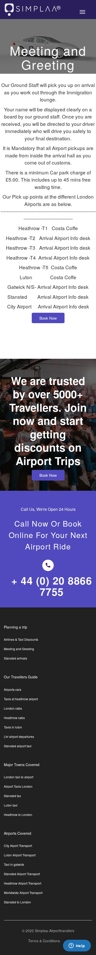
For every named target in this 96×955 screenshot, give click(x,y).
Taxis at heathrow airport (21, 698)
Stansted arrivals (15, 658)
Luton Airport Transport (20, 855)
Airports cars (12, 689)
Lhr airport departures (19, 736)
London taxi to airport (18, 777)
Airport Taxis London (18, 786)
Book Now (48, 318)
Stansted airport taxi (17, 746)
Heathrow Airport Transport (22, 883)
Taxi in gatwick (14, 864)
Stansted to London (17, 902)
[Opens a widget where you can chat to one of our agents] (77, 946)
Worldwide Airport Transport (23, 892)
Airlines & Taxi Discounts (21, 639)
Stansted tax (12, 795)
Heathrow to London (18, 814)
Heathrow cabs (14, 717)
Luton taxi (10, 805)
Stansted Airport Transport (22, 873)
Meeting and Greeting (19, 648)
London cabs (13, 708)
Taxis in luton (13, 727)
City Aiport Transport (18, 845)
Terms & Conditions (44, 940)
